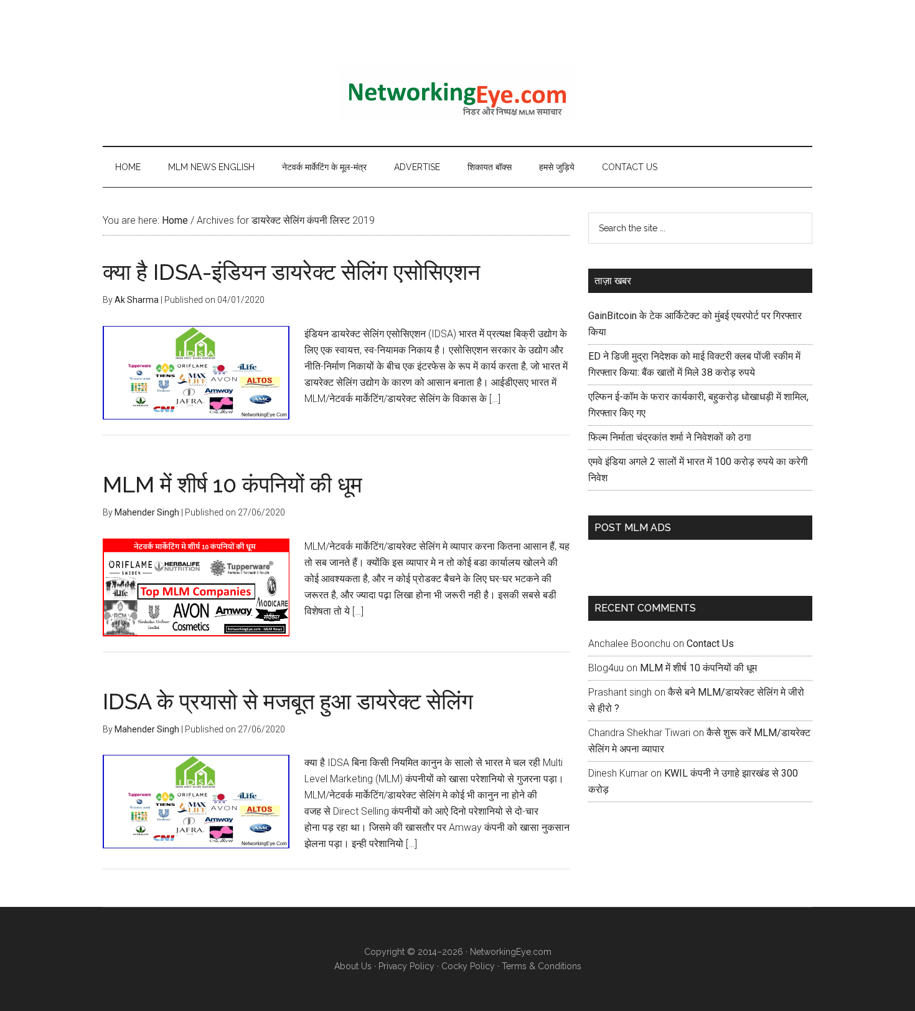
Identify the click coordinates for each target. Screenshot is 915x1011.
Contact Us (710, 643)
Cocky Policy (468, 966)
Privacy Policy (406, 966)
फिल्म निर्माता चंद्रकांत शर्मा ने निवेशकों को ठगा (669, 437)
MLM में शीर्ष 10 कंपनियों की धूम (232, 484)
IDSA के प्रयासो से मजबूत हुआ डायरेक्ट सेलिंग (288, 701)
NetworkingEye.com (510, 952)
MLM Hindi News (457, 93)
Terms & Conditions (541, 966)
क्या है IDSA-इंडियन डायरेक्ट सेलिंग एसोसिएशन (291, 272)
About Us (353, 966)
